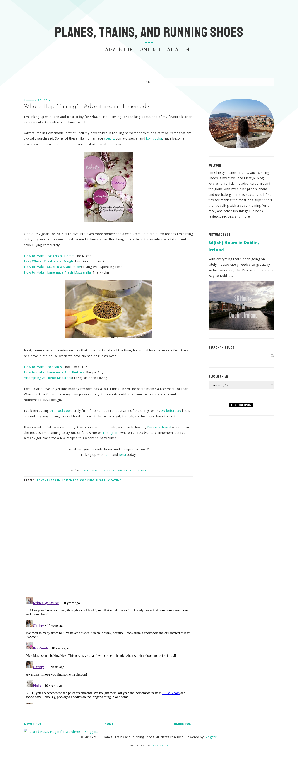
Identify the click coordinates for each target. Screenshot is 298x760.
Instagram (110, 433)
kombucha (154, 138)
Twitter (107, 470)
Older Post (183, 724)
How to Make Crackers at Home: (49, 256)
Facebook (90, 470)
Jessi (122, 455)
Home (148, 82)
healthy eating (109, 480)
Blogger (211, 737)
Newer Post (34, 724)
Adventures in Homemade (57, 480)
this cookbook (61, 411)
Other (142, 470)
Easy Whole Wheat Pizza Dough (48, 261)
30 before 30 (171, 411)
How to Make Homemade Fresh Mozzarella (57, 272)
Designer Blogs (159, 745)
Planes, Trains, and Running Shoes (149, 32)
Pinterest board (159, 427)
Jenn (108, 455)
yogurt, (109, 138)
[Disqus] (108, 536)
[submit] (272, 356)
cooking (87, 480)
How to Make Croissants (43, 367)
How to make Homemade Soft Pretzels (54, 372)
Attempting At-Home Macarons (48, 378)
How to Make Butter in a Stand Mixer (52, 267)
